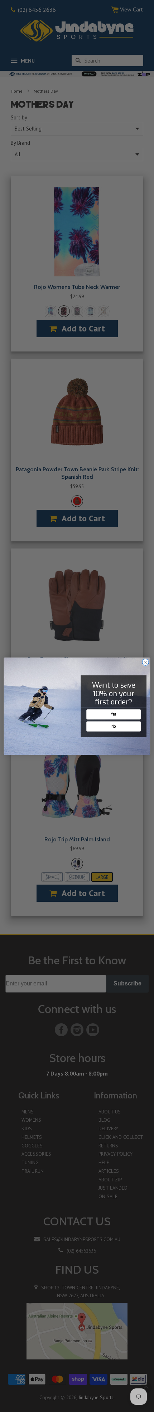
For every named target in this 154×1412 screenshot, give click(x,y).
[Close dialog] (145, 662)
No (113, 726)
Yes (114, 714)
